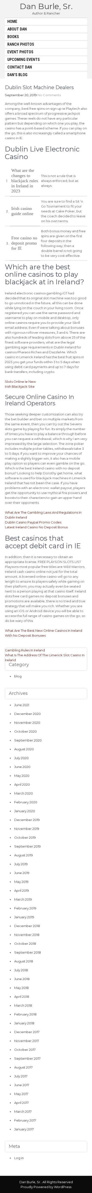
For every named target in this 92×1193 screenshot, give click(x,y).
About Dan (17, 29)
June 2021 (21, 705)
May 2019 (21, 882)
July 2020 (21, 758)
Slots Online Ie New (20, 382)
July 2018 (21, 970)
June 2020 (22, 767)
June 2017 (21, 1085)
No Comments (49, 95)
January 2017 (24, 1129)
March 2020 (23, 793)
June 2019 (21, 873)
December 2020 (27, 714)
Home (12, 21)
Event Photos (20, 52)
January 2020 (24, 811)
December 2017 (26, 1032)
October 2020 (25, 731)
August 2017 (23, 1067)
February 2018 (25, 1014)
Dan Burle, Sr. (46, 6)
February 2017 (25, 1120)
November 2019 (26, 829)
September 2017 (27, 1058)
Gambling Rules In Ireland (25, 650)
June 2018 (22, 979)
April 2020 (22, 784)
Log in (19, 1158)
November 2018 (26, 935)
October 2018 (25, 944)
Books (13, 36)
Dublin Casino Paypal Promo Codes (33, 522)
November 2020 (27, 723)
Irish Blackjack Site (20, 386)
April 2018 (21, 997)
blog (18, 676)
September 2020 (28, 740)
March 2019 (23, 899)
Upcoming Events (23, 59)
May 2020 (21, 776)
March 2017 (23, 1111)
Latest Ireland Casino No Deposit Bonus (36, 527)
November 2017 (26, 1041)
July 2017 (20, 1076)
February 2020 (25, 802)
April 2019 (21, 890)
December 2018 (27, 926)
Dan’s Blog (17, 74)
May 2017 (21, 1094)
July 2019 (21, 864)
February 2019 (25, 908)
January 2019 (24, 917)
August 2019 (23, 855)
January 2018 (24, 1023)
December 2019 (27, 820)
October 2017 (25, 1050)
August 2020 (24, 749)
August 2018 (23, 961)
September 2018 (27, 952)
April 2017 (21, 1103)
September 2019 (27, 846)
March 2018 (23, 1005)
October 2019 (25, 837)
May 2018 (21, 988)
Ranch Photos (20, 44)
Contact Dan (19, 67)
